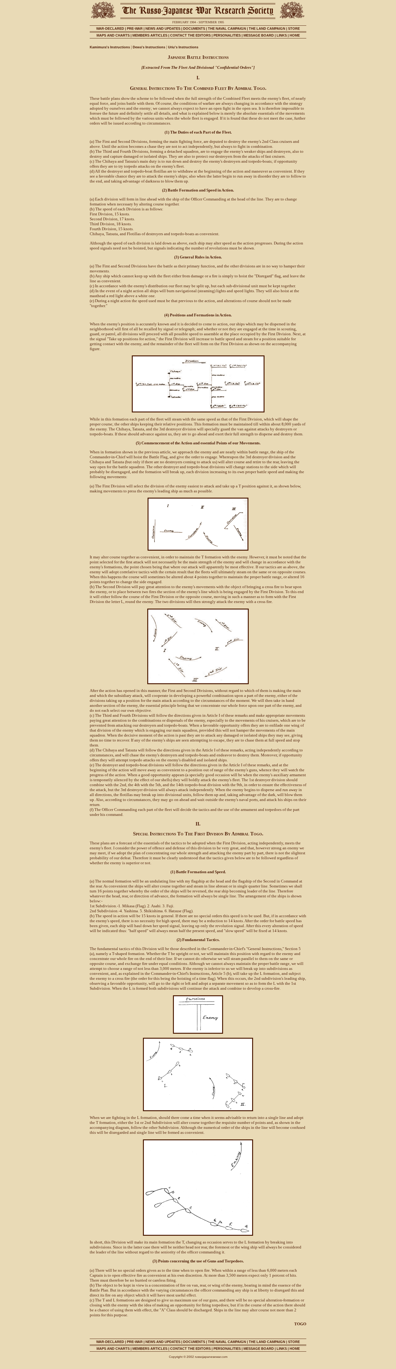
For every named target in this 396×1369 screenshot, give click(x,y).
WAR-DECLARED (110, 28)
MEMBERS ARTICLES (149, 35)
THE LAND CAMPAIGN (267, 28)
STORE (294, 28)
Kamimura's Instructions (110, 47)
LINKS (282, 35)
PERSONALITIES (227, 35)
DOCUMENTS (194, 28)
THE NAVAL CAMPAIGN (227, 28)
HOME (295, 35)
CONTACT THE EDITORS (190, 35)
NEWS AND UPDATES (162, 28)
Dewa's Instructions (149, 47)
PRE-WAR (135, 28)
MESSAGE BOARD (258, 35)
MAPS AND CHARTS (113, 35)
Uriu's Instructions (183, 47)
